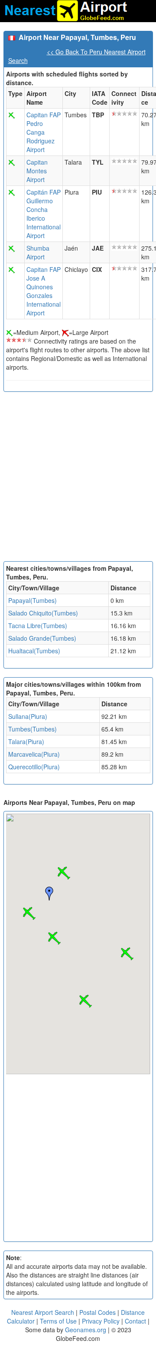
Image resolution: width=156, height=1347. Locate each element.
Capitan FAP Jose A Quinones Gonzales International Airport (43, 291)
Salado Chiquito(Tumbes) (43, 613)
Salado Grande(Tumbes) (42, 638)
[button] (63, 873)
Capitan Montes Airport (37, 171)
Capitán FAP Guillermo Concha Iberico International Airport (43, 214)
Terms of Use (59, 1321)
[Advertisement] (78, 478)
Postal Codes (97, 1312)
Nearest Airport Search (42, 1312)
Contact (135, 1321)
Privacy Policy (101, 1321)
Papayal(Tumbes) (32, 600)
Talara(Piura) (26, 741)
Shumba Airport (37, 252)
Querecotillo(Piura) (34, 766)
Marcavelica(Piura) (34, 754)
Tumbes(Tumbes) (32, 729)
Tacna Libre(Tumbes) (37, 625)
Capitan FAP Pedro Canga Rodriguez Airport (43, 132)
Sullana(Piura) (27, 716)
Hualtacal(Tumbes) (34, 650)
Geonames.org (85, 1329)
